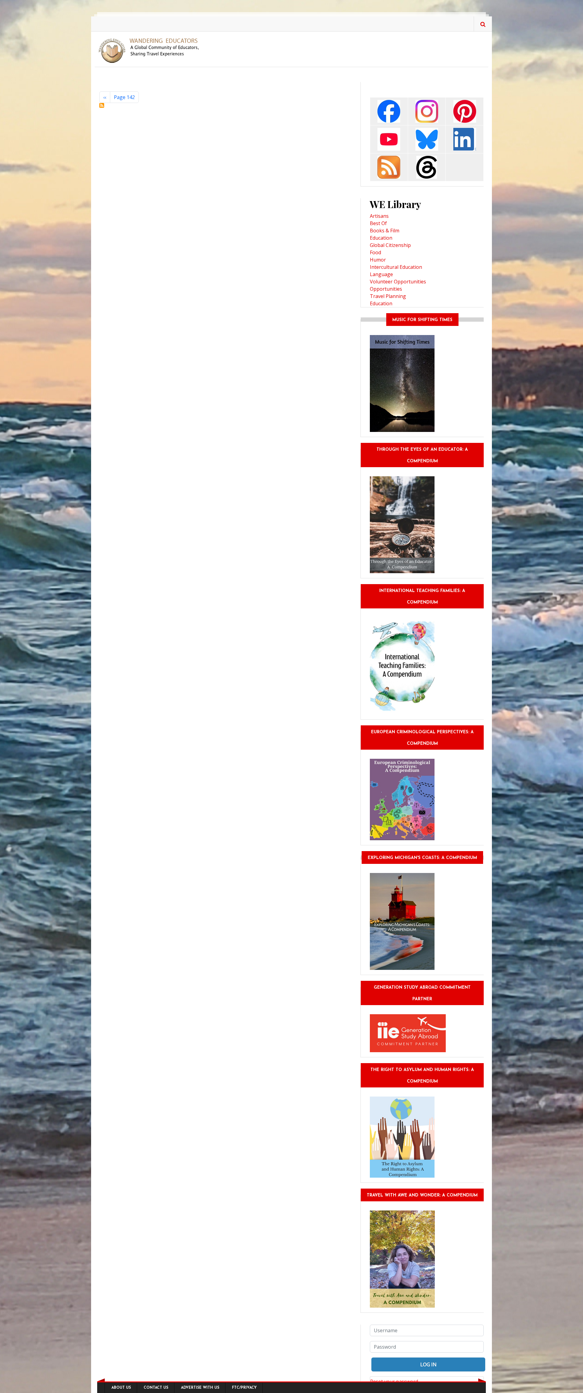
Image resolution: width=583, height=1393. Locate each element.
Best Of (378, 223)
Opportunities (386, 289)
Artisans (379, 216)
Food (375, 252)
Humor (378, 259)
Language (381, 274)
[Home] (151, 50)
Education (381, 237)
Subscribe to (101, 105)
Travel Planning (388, 296)
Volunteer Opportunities (398, 281)
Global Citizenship (390, 245)
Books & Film (384, 230)
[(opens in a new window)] (388, 111)
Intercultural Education (396, 267)
